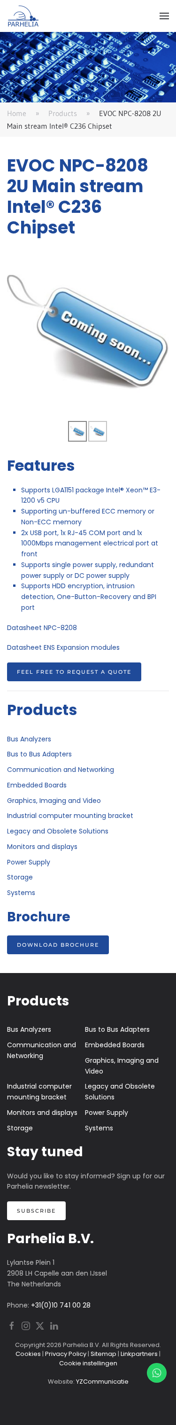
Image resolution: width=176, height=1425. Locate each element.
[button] (164, 16)
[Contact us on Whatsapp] (157, 1373)
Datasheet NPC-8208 (42, 627)
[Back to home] (23, 16)
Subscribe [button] (36, 1210)
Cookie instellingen (88, 1363)
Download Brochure (58, 945)
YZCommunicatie (102, 1381)
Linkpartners (139, 1353)
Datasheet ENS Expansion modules (63, 647)
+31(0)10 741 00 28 (61, 1305)
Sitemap (103, 1353)
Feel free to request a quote (74, 672)
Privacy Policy (65, 1353)
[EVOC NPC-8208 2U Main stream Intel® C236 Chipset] (88, 332)
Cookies (28, 1353)
